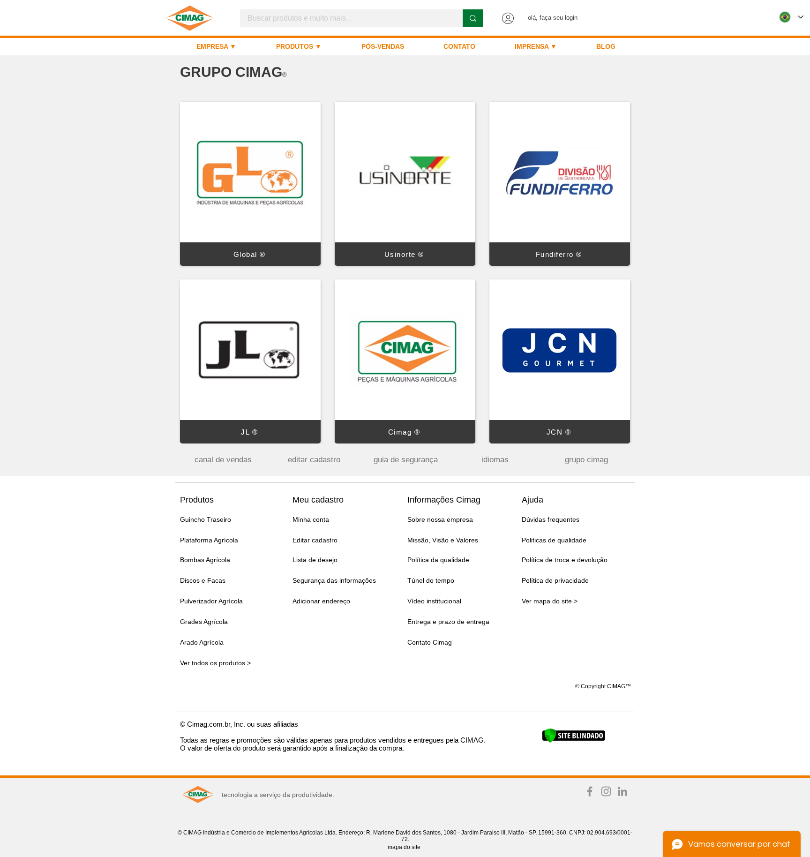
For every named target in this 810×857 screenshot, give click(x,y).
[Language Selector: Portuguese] (791, 17)
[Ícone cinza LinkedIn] (622, 791)
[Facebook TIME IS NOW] (589, 791)
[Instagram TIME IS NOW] (606, 791)
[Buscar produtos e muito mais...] (473, 18)
